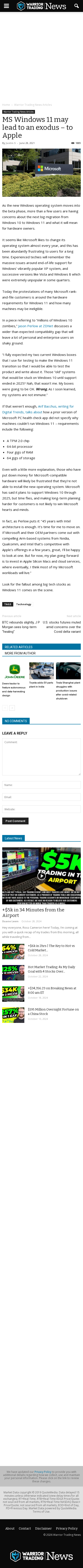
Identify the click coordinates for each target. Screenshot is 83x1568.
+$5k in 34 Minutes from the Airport (33, 912)
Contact (25, 1528)
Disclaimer (43, 1528)
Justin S (11, 143)
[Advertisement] (41, 57)
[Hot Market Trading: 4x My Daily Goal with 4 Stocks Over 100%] (13, 972)
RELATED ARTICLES (19, 647)
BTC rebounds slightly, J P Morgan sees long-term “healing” (21, 627)
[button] (77, 6)
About (10, 1528)
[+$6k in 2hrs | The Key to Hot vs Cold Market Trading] (13, 951)
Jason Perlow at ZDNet (35, 326)
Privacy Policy (43, 1472)
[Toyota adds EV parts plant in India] (41, 670)
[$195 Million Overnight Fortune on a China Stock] (13, 1015)
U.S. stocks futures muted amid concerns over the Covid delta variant (62, 627)
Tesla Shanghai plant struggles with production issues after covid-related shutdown (68, 690)
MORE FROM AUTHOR (20, 653)
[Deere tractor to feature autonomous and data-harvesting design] (14, 671)
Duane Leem (10, 921)
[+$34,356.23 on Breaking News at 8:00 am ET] (13, 994)
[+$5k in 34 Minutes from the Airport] (41, 875)
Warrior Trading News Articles (19, 111)
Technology (23, 604)
